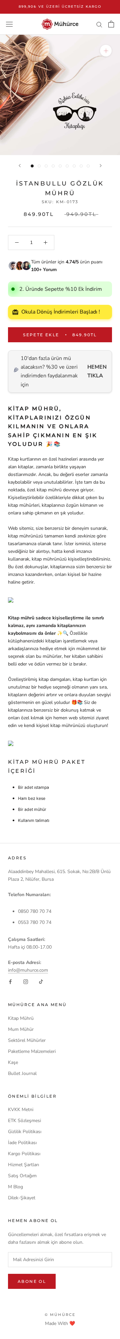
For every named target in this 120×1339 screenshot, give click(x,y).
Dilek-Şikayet (21, 1198)
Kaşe (13, 1062)
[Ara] (99, 24)
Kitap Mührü (21, 1018)
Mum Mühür (21, 1029)
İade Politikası (22, 1142)
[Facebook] (10, 981)
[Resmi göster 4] (53, 165)
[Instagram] (25, 981)
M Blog (15, 1187)
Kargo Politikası (24, 1153)
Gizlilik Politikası (24, 1131)
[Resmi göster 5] (60, 165)
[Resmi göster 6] (67, 165)
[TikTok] (41, 981)
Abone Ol (32, 1281)
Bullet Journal (22, 1073)
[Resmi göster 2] (39, 165)
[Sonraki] (101, 165)
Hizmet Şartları (23, 1165)
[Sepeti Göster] (111, 24)
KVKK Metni (20, 1109)
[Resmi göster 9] (88, 165)
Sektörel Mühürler (27, 1040)
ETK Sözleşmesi (24, 1120)
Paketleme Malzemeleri (32, 1051)
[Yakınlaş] (106, 50)
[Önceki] (20, 165)
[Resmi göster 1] (32, 165)
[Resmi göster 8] (81, 165)
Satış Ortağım (22, 1176)
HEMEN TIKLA (97, 371)
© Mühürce (60, 1314)
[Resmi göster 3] (46, 165)
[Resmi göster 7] (74, 165)
